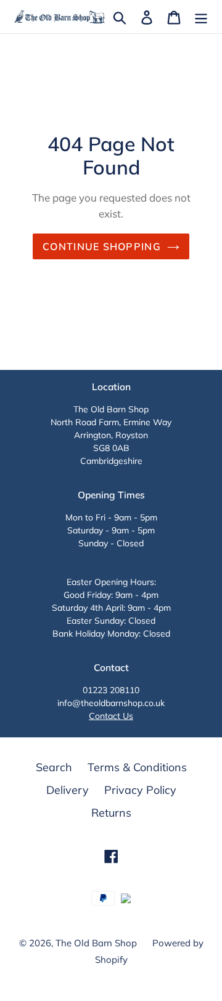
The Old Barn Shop (96, 943)
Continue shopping (102, 246)
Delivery (67, 790)
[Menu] (201, 16)
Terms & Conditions (137, 767)
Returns (111, 813)
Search (54, 767)
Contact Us (111, 715)
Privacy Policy (140, 790)
